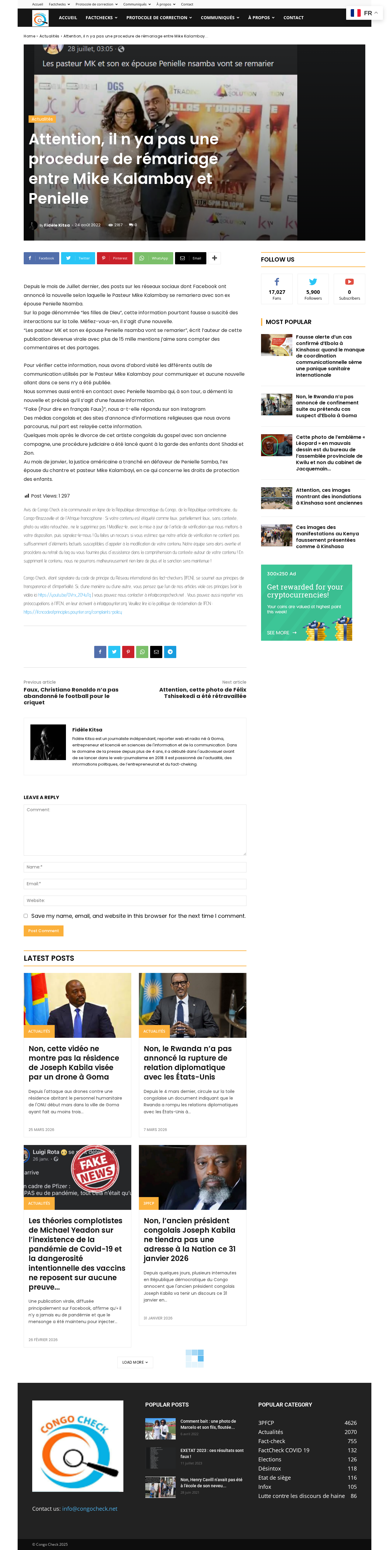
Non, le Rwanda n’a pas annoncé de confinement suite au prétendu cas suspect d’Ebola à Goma (327, 406)
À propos (164, 4)
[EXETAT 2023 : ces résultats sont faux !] (160, 1458)
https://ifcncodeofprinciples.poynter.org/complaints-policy (73, 612)
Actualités (50, 36)
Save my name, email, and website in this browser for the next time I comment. (138, 916)
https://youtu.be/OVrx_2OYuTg (64, 595)
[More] (214, 258)
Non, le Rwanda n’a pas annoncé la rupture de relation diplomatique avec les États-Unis (188, 1063)
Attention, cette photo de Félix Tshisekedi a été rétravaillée (202, 693)
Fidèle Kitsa (57, 225)
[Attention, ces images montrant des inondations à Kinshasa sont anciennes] (276, 498)
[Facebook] (100, 652)
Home (29, 36)
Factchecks (57, 4)
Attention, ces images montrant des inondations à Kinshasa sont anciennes (329, 496)
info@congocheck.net (89, 1508)
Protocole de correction (94, 4)
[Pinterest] (128, 652)
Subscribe (350, 278)
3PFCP (148, 1203)
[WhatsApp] (142, 652)
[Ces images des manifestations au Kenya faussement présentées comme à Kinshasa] (276, 535)
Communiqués (134, 4)
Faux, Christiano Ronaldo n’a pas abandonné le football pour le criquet (71, 696)
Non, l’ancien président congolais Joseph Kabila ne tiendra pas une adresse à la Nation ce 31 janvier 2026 (190, 1240)
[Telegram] (170, 652)
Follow (313, 278)
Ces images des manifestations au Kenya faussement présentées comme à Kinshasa (327, 537)
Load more (133, 1362)
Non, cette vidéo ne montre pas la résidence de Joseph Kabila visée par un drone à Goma (74, 1063)
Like (277, 278)
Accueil (37, 4)
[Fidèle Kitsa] (34, 225)
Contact (187, 4)
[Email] (156, 652)
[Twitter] (114, 652)
